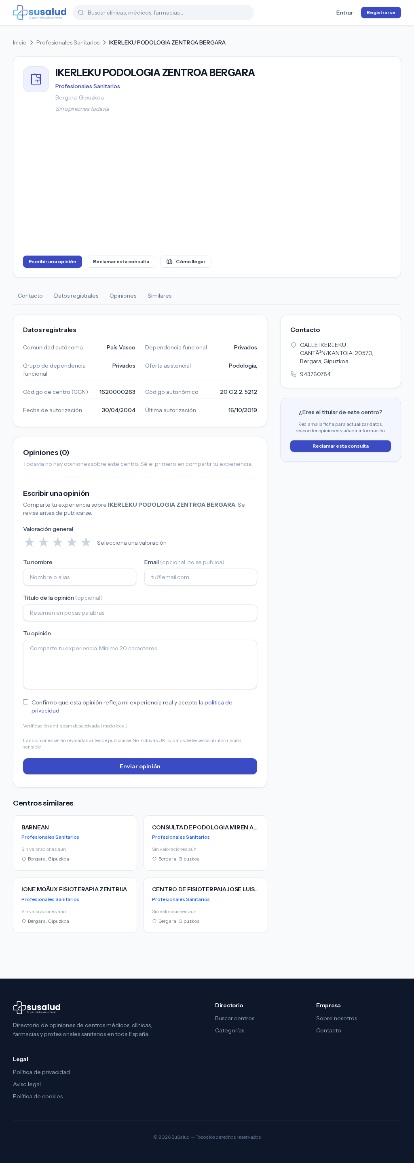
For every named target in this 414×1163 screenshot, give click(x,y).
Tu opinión (37, 633)
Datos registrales (76, 295)
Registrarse (381, 12)
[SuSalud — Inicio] (39, 12)
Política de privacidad (41, 1072)
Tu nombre (38, 562)
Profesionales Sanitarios (67, 42)
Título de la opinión (63, 597)
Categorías (229, 1030)
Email (184, 562)
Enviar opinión (140, 766)
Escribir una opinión (52, 261)
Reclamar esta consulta (121, 261)
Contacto (30, 295)
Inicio (20, 42)
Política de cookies (38, 1096)
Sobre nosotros (336, 1018)
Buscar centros (234, 1018)
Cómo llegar (190, 261)
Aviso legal (27, 1084)
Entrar (344, 12)
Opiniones (123, 295)
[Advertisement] (207, 190)
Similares (159, 295)
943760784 (315, 374)
